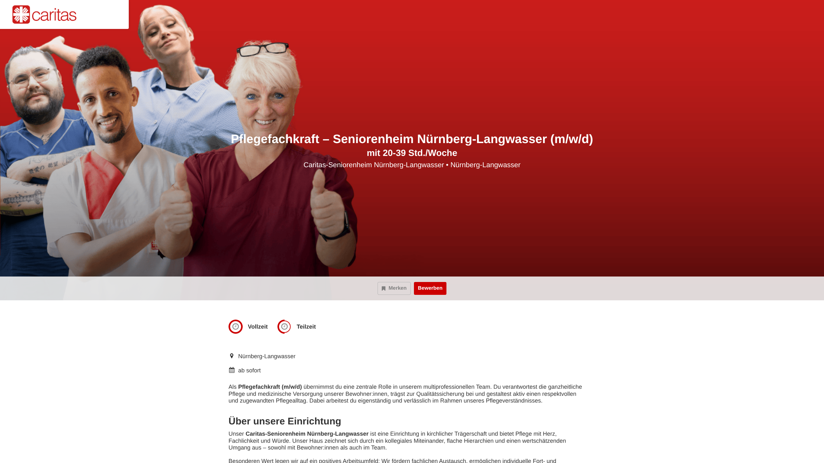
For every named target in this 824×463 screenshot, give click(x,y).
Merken (398, 288)
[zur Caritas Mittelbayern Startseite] (47, 14)
